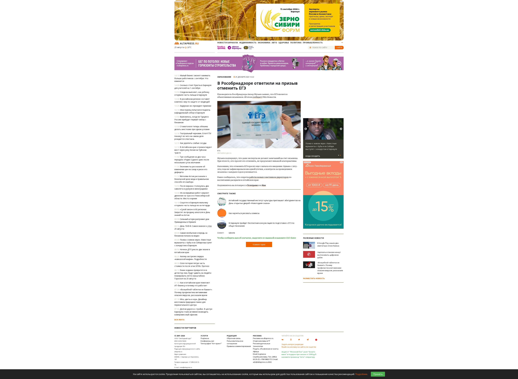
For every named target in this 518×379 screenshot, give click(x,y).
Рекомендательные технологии (261, 344)
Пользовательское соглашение (235, 342)
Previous (305, 129)
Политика (295, 42)
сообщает (257, 97)
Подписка (205, 338)
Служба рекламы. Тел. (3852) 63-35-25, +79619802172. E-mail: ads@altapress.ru (265, 359)
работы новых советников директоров (269, 177)
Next (341, 129)
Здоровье (283, 42)
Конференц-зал (207, 341)
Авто (274, 42)
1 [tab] (338, 155)
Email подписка (259, 354)
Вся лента (179, 319)
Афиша (256, 351)
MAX (270, 362)
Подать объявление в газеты (266, 349)
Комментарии (259, 244)
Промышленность (313, 42)
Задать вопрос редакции (292, 344)
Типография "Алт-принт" (211, 343)
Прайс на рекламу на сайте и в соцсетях (299, 347)
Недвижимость (247, 42)
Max (264, 185)
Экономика (264, 42)
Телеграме (252, 185)
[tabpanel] (323, 139)
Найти (339, 47)
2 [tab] (340, 155)
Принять (378, 374)
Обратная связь (234, 338)
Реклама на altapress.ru (263, 338)
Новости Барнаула (227, 42)
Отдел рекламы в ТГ (261, 341)
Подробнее (361, 374)
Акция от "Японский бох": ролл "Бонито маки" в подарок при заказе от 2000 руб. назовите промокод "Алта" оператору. (299, 354)
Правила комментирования (239, 346)
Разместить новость (314, 278)
